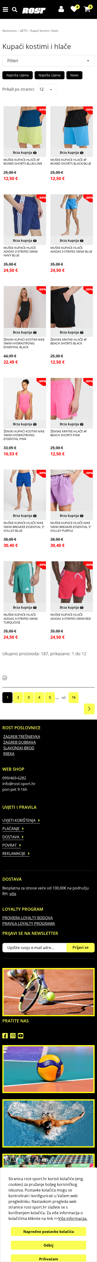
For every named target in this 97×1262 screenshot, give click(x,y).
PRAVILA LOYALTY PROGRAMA (28, 923)
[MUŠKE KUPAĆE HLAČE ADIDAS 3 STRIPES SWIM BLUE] (72, 215)
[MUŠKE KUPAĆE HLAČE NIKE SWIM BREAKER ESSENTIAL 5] (25, 491)
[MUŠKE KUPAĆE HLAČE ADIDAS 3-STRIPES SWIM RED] (72, 582)
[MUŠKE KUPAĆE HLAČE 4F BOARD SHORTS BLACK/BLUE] (72, 127)
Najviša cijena (50, 75)
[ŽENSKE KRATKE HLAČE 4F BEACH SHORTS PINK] (72, 399)
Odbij (48, 1245)
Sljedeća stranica (89, 709)
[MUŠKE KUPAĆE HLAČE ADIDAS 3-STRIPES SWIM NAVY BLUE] (25, 215)
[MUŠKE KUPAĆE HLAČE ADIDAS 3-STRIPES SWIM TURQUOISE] (25, 582)
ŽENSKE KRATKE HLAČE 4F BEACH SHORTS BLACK (68, 341)
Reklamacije (13, 853)
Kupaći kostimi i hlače (44, 31)
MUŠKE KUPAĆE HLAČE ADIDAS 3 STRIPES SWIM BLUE (71, 250)
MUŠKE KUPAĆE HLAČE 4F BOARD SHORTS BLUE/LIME (23, 162)
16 (74, 697)
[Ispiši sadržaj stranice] (4, 677)
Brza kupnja (23, 152)
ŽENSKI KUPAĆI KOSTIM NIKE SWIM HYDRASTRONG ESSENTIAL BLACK (24, 343)
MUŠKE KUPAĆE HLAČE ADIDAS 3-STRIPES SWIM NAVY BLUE (21, 251)
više (12, 893)
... (57, 697)
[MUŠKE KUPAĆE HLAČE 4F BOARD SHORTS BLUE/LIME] (25, 127)
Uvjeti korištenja (19, 820)
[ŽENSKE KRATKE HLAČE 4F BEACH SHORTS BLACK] (72, 307)
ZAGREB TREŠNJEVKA (21, 736)
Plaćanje (11, 828)
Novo (74, 75)
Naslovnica (9, 31)
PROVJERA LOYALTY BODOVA (27, 917)
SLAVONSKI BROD (18, 748)
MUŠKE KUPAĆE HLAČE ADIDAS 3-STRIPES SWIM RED (70, 616)
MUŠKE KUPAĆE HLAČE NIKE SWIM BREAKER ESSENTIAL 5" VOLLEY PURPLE (70, 526)
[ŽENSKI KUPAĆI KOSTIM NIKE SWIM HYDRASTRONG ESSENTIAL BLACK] (25, 307)
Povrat (9, 845)
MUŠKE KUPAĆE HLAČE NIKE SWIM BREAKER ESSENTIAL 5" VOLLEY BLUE (24, 526)
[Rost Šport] (47, 10)
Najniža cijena (17, 75)
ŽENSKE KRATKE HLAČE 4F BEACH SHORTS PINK (68, 433)
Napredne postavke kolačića (48, 1231)
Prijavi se (81, 947)
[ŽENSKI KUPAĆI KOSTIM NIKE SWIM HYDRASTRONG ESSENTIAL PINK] (25, 399)
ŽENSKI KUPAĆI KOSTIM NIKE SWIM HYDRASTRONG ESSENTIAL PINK (24, 435)
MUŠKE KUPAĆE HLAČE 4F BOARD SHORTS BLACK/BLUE (70, 162)
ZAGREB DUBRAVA (19, 742)
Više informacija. (72, 1218)
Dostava (10, 837)
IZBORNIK (6, 9)
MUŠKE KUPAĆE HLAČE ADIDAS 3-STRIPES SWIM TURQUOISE (21, 618)
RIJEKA (8, 753)
